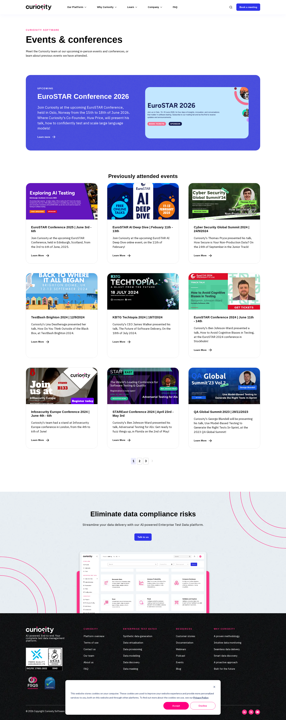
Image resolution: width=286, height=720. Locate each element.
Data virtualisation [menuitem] (133, 642)
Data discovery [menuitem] (131, 662)
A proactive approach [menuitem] (226, 662)
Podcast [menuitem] (180, 655)
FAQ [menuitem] (86, 668)
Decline (203, 705)
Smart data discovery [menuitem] (225, 655)
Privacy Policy (200, 697)
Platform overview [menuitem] (94, 636)
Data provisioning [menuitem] (132, 649)
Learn (130, 7)
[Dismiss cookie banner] (214, 687)
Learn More (40, 255)
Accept (176, 705)
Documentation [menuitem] (184, 642)
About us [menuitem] (89, 662)
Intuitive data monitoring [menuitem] (227, 642)
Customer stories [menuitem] (185, 636)
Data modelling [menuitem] (131, 655)
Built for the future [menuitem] (224, 668)
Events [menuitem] (180, 662)
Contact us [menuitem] (90, 649)
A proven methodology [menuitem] (226, 636)
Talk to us (143, 537)
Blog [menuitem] (178, 668)
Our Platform (75, 7)
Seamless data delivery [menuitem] (227, 649)
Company (153, 7)
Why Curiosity (105, 7)
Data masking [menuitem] (130, 668)
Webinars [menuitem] (181, 649)
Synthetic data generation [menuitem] (137, 636)
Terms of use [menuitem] (91, 642)
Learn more (43, 137)
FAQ (175, 7)
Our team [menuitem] (89, 655)
